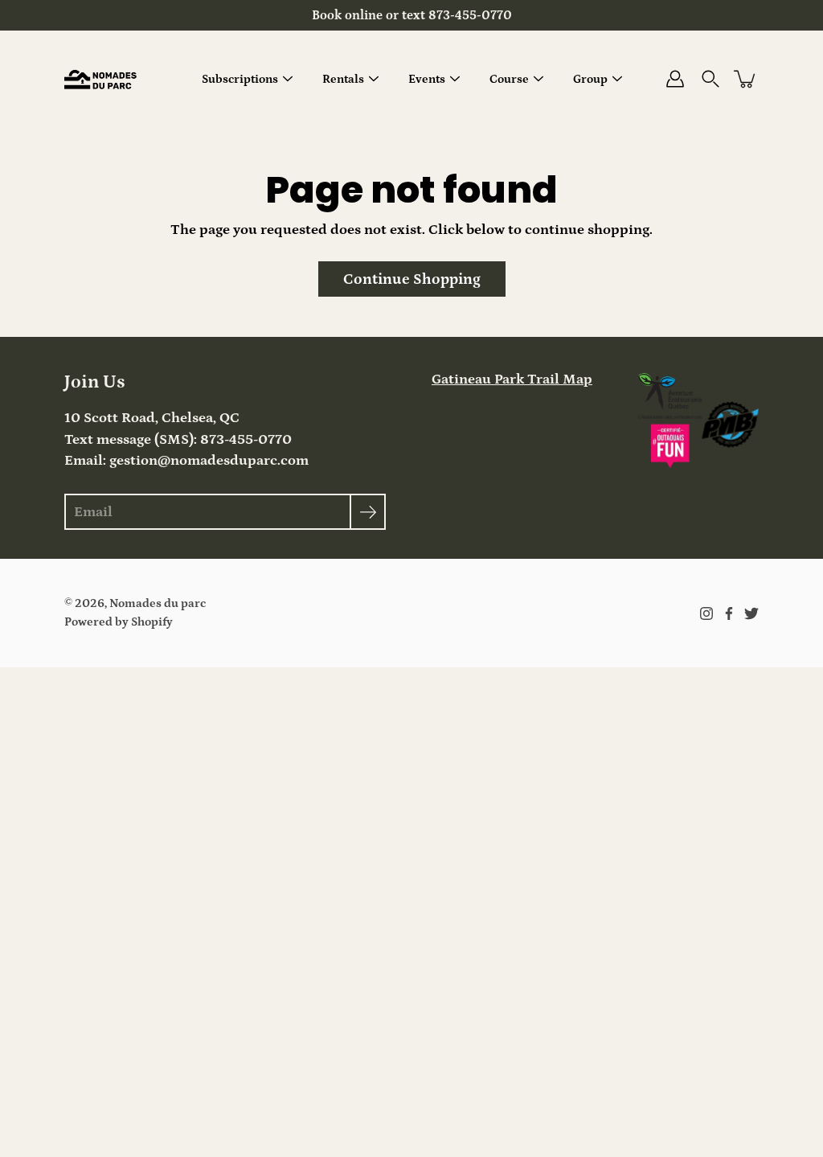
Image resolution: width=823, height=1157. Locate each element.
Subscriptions (240, 79)
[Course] (538, 79)
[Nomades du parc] (100, 79)
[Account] (675, 79)
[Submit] (368, 512)
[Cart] (746, 79)
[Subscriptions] (288, 79)
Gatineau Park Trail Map (512, 379)
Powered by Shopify (118, 622)
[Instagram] (706, 613)
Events (426, 79)
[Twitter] (751, 613)
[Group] (617, 79)
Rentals (343, 79)
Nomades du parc (157, 603)
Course (509, 79)
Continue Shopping (412, 279)
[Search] (710, 79)
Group (590, 79)
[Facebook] (729, 613)
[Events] (455, 79)
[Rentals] (374, 79)
